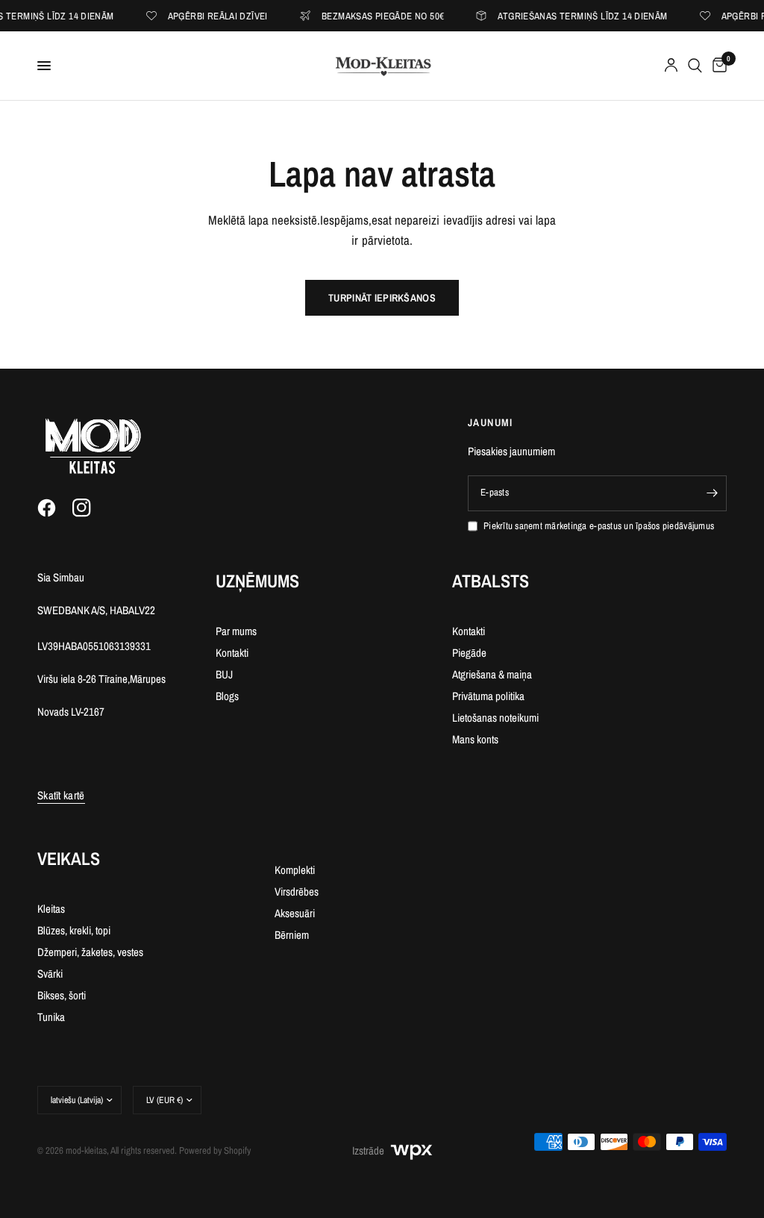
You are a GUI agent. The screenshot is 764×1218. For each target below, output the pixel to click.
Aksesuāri (295, 913)
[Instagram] (88, 508)
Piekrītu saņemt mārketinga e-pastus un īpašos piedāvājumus (598, 525)
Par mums (236, 631)
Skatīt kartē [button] (61, 795)
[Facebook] (53, 508)
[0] (717, 65)
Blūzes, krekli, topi (73, 930)
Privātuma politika (488, 696)
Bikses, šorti (61, 995)
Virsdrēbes (297, 891)
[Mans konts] (671, 65)
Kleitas (51, 908)
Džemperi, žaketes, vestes (90, 952)
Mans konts (475, 739)
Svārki (50, 973)
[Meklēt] (695, 65)
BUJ (224, 674)
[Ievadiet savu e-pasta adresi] (712, 493)
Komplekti (295, 870)
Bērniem (292, 935)
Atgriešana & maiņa (492, 674)
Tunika (51, 1017)
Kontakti (232, 652)
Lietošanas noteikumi (495, 717)
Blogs (227, 696)
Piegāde (469, 652)
